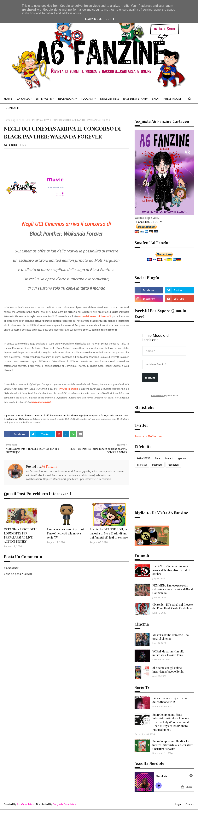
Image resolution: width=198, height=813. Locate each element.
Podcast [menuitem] (87, 98)
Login (178, 804)
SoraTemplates (25, 804)
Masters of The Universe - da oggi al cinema (170, 637)
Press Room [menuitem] (172, 98)
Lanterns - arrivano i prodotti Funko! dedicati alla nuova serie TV (66, 533)
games (182, 458)
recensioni (173, 464)
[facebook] (149, 290)
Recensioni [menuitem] (66, 98)
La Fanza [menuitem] (23, 98)
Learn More (93, 19)
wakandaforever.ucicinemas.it (94, 316)
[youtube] (179, 298)
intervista (142, 464)
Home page (10, 120)
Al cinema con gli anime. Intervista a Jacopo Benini (168, 670)
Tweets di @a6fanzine (148, 436)
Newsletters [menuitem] (109, 98)
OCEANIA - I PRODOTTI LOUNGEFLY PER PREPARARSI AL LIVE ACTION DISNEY (20, 535)
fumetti (169, 458)
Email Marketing (158, 395)
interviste (157, 464)
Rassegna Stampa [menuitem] (135, 98)
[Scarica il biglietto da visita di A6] (152, 545)
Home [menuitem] (8, 98)
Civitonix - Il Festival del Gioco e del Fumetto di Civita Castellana (172, 606)
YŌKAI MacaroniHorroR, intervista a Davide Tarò (168, 653)
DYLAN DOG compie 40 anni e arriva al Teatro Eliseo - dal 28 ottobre (171, 570)
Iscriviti (150, 377)
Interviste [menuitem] (44, 98)
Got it (110, 19)
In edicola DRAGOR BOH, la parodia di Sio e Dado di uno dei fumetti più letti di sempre (109, 533)
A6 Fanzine (10, 144)
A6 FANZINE (143, 458)
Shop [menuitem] (156, 98)
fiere (157, 458)
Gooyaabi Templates (64, 804)
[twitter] (179, 290)
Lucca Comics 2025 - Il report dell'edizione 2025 (170, 700)
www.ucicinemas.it (41, 402)
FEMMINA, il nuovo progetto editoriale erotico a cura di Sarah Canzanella (173, 589)
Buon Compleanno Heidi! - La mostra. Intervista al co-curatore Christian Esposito (172, 745)
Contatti (189, 804)
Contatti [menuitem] (12, 108)
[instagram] (149, 298)
